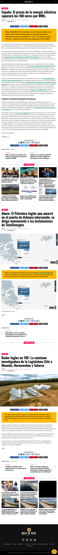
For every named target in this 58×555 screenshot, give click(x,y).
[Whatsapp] (26, 143)
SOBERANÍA (20, 544)
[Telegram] (34, 143)
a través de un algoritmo (23, 113)
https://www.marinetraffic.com (44, 273)
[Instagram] (32, 143)
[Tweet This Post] (24, 26)
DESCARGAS (29, 546)
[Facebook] (19, 143)
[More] (39, 143)
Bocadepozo (11, 21)
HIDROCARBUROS (7, 544)
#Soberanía (14, 461)
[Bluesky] (37, 143)
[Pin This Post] (33, 26)
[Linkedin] (23, 143)
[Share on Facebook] (14, 26)
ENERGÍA (15, 544)
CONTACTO (51, 544)
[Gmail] (30, 143)
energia (13, 149)
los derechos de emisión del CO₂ (38, 89)
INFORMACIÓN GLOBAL (43, 544)
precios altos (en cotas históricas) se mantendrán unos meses (21, 57)
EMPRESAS (34, 544)
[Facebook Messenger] (28, 143)
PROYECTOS (27, 544)
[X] (21, 143)
